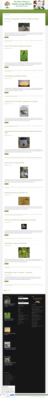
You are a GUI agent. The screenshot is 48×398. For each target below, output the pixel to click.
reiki (13, 96)
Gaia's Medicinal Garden (16, 70)
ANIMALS (19, 311)
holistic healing (41, 284)
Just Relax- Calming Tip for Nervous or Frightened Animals (21, 19)
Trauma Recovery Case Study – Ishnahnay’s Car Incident (21, 101)
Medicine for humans (27, 284)
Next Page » (9, 290)
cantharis (35, 284)
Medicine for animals (22, 284)
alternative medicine (32, 157)
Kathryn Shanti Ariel (10, 48)
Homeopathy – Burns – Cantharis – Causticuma (18, 272)
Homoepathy (12, 126)
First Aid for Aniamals (32, 187)
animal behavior (31, 40)
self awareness (28, 238)
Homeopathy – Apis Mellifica (7, 383)
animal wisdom (39, 157)
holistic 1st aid (35, 214)
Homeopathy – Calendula (34, 320)
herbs (35, 70)
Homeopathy (21, 214)
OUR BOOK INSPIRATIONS (21, 317)
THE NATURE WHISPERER (18, 11)
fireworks (39, 40)
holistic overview (15, 157)
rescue (42, 40)
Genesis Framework (40, 396)
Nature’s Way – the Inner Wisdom (14, 163)
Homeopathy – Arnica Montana (7, 382)
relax (40, 40)
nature (41, 214)
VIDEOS (24, 11)
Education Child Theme (34, 396)
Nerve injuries (8, 267)
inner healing (8, 96)
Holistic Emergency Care (24, 5)
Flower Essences (18, 214)
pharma (12, 96)
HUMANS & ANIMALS (20, 312)
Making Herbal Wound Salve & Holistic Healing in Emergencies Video (23, 132)
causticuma (38, 284)
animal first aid (36, 157)
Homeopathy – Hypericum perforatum (15, 243)
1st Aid (7, 214)
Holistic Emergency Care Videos (10, 157)
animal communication (35, 40)
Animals (8, 40)
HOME (4, 11)
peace (10, 96)
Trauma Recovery (20, 40)
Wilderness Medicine (27, 214)
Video (22, 40)
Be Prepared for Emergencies (34, 324)
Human (15, 40)
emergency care (28, 187)
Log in (44, 396)
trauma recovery (16, 126)
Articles (10, 40)
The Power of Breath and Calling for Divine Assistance (20, 220)
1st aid (29, 157)
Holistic (10, 126)
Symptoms (31, 238)
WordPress (43, 396)
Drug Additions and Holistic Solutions (15, 76)
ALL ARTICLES (7, 11)
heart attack (25, 238)
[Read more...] (6, 37)
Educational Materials (11, 70)
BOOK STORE (12, 11)
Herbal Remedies (20, 70)
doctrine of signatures (32, 70)
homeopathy (5, 96)
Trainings (17, 40)
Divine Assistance (8, 238)
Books (9, 187)
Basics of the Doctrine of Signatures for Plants (17, 46)
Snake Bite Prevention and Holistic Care (16, 193)
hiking (33, 214)
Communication (12, 40)
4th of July (28, 40)
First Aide (7, 126)
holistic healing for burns (7, 285)
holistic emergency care (36, 187)
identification (37, 70)
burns (33, 284)
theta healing (15, 96)
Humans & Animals (19, 157)
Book (25, 187)
